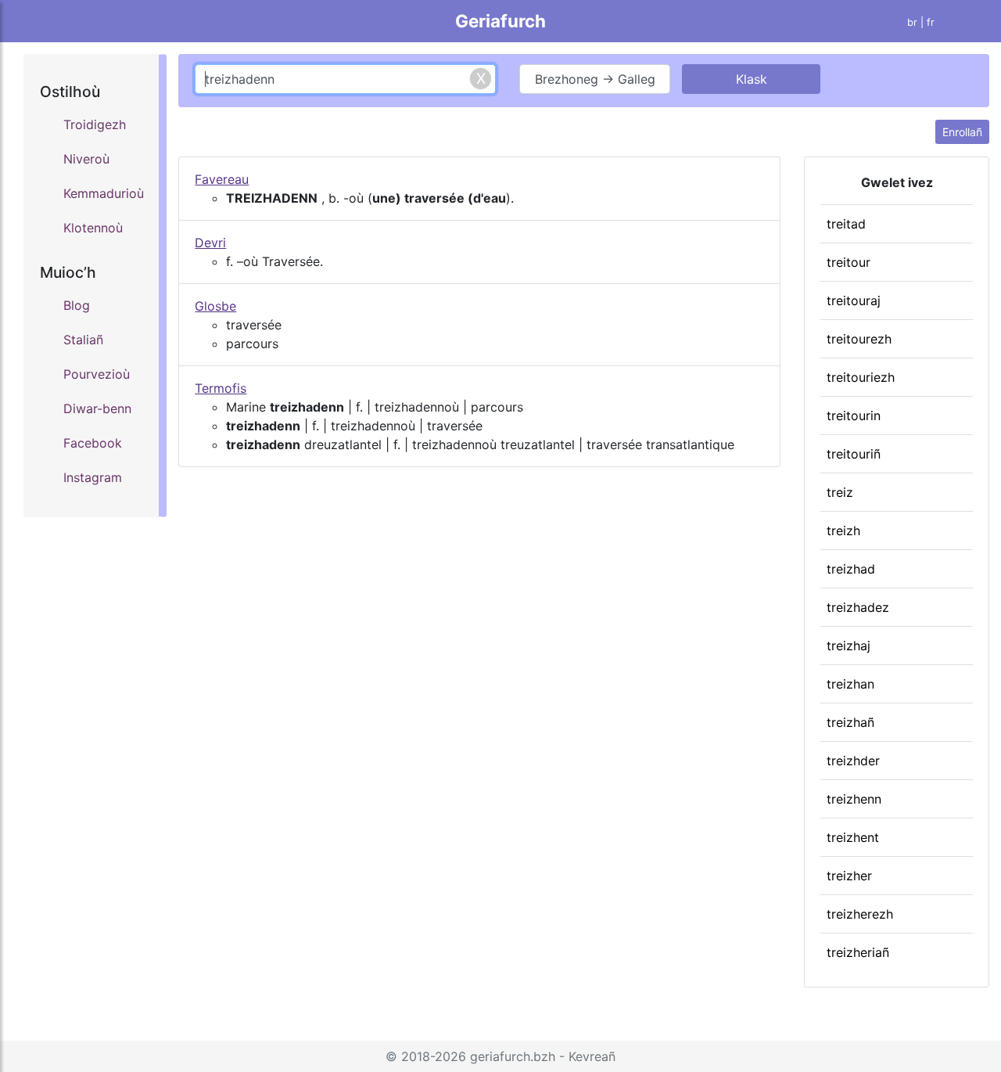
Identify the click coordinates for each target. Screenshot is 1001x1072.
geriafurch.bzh (512, 1056)
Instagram (92, 477)
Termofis (220, 388)
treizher (849, 875)
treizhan (850, 684)
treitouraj (854, 300)
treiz (840, 492)
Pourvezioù (96, 374)
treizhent (853, 837)
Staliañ (83, 339)
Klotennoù (93, 228)
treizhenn (854, 799)
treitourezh (859, 339)
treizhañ (850, 722)
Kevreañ (592, 1056)
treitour (848, 262)
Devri (210, 242)
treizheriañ (858, 952)
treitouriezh (861, 377)
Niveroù (86, 159)
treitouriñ (854, 454)
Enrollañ (962, 131)
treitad (846, 224)
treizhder (853, 760)
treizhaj (848, 645)
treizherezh (860, 914)
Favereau (222, 179)
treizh (843, 530)
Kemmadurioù (103, 193)
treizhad (851, 569)
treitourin (854, 415)
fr (931, 22)
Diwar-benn (97, 408)
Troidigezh (94, 124)
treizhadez (858, 607)
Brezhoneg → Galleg (595, 79)
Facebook (92, 443)
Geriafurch (500, 20)
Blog (76, 305)
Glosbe (215, 306)
